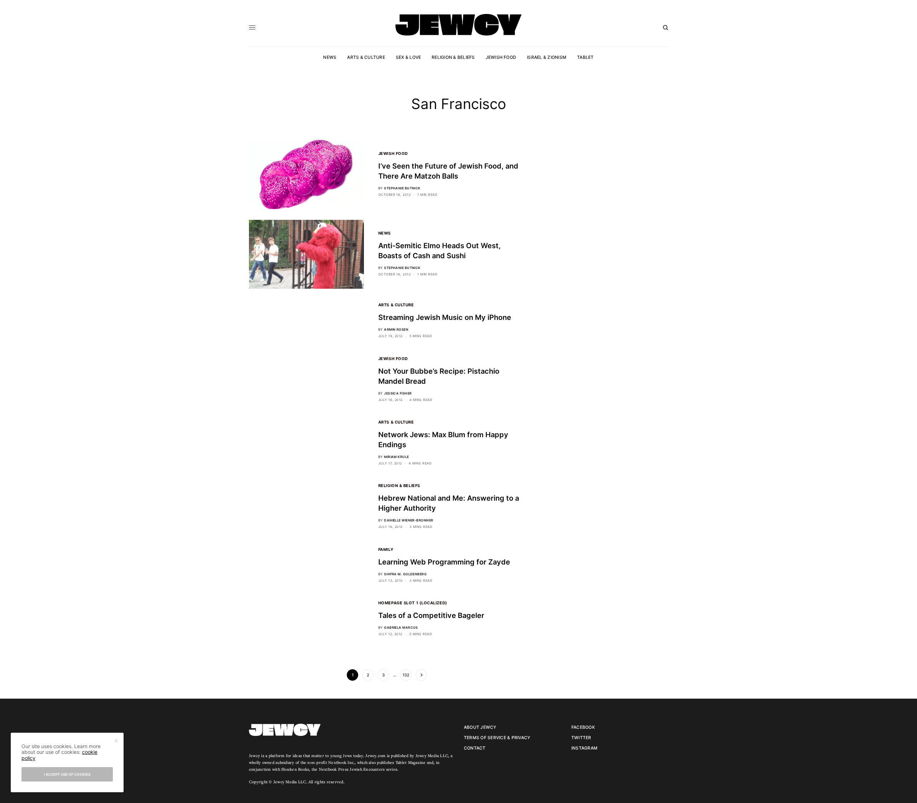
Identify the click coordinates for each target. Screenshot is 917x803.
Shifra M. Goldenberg (405, 574)
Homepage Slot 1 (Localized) (412, 602)
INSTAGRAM (584, 748)
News (384, 233)
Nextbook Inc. (341, 762)
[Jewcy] (458, 25)
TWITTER (581, 737)
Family (385, 549)
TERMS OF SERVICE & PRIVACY (497, 737)
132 (406, 674)
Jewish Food (393, 153)
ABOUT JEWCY (480, 727)
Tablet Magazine (410, 762)
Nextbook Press (334, 769)
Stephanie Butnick (402, 188)
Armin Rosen (396, 329)
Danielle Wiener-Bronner (408, 520)
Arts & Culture (396, 304)
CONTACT (475, 748)
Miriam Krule (396, 457)
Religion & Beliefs (399, 485)
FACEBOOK (583, 727)
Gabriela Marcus (401, 627)
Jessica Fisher (398, 393)
